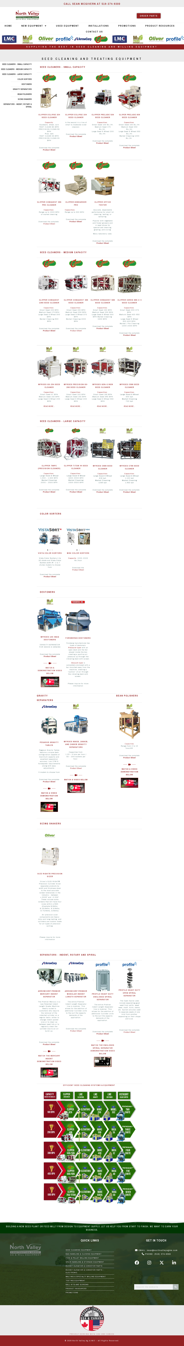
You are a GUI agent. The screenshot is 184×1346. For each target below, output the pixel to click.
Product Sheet (49, 224)
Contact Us (94, 31)
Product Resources (160, 25)
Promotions (127, 25)
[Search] (175, 1287)
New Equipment (32, 25)
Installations (98, 25)
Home (8, 25)
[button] (39, 536)
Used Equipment (67, 25)
